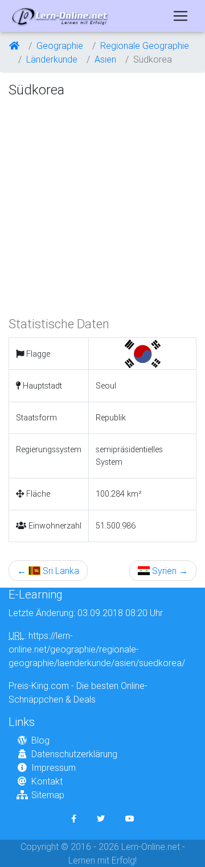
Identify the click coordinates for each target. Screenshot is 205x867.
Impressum (53, 767)
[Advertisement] (102, 205)
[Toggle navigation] (180, 16)
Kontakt (47, 781)
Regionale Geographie (144, 45)
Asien (105, 59)
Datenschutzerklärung (74, 753)
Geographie (59, 45)
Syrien (169, 570)
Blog (40, 740)
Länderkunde (51, 59)
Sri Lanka (48, 570)
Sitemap (47, 794)
